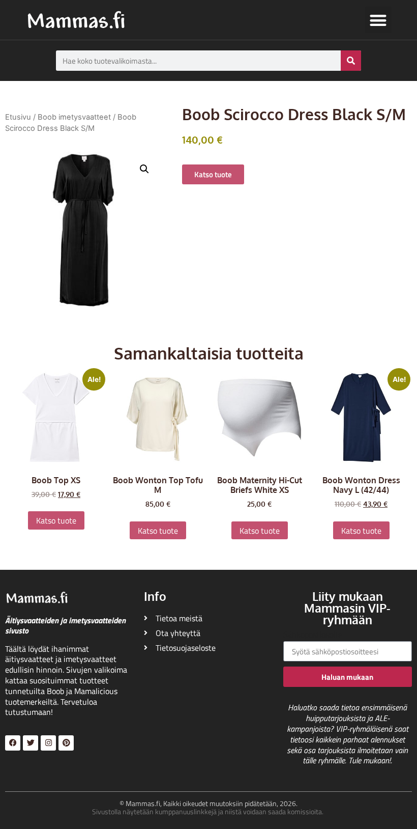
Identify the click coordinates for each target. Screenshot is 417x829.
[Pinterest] (66, 743)
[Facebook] (12, 743)
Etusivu (18, 117)
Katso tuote (56, 520)
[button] (378, 20)
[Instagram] (48, 743)
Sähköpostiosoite (312, 635)
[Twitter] (30, 743)
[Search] (351, 60)
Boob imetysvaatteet (74, 117)
